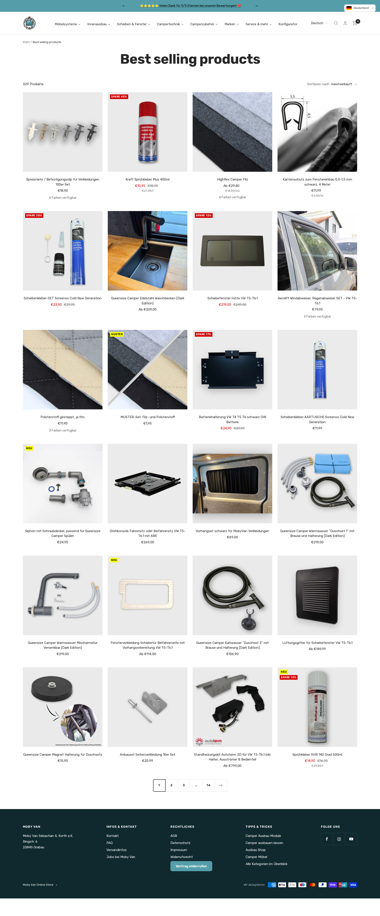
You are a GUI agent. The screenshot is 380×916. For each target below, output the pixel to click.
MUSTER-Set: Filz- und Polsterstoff (148, 417)
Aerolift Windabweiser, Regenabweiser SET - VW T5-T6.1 (317, 300)
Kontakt (112, 836)
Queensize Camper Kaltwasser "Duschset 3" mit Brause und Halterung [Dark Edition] (232, 645)
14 (208, 785)
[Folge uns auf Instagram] (339, 839)
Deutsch (317, 23)
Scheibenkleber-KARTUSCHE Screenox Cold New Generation (317, 419)
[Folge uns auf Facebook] (327, 839)
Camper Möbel (256, 857)
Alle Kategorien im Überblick (266, 864)
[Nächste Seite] (221, 785)
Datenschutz (180, 843)
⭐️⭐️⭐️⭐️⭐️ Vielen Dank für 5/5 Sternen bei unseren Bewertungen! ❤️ (190, 6)
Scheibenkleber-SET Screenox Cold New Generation (63, 298)
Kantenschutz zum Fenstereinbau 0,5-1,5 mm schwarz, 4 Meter (317, 181)
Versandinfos (116, 850)
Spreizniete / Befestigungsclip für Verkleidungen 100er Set (62, 181)
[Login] (345, 23)
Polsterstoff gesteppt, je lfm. (62, 417)
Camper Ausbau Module (263, 836)
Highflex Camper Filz (232, 179)
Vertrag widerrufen (191, 866)
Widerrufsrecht (181, 857)
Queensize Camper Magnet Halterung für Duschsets (62, 755)
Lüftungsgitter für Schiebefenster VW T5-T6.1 (317, 643)
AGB (173, 836)
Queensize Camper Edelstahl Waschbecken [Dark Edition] (147, 300)
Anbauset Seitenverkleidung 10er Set (147, 755)
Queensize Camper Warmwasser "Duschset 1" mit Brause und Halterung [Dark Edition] (317, 533)
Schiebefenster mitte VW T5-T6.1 (232, 298)
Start (26, 42)
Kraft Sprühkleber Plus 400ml (148, 179)
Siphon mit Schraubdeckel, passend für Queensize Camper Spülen (62, 533)
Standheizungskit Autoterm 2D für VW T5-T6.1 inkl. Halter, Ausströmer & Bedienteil (232, 757)
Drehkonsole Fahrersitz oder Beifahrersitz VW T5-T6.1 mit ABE (147, 533)
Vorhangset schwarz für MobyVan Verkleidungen (232, 531)
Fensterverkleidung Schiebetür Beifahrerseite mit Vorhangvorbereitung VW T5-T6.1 (148, 645)
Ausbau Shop (256, 850)
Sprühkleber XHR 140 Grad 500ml (317, 755)
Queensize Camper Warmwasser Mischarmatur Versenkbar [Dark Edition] (62, 645)
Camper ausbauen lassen (264, 843)
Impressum (178, 850)
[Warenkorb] (355, 23)
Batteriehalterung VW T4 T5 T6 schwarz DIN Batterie (232, 419)
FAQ (109, 843)
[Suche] (336, 23)
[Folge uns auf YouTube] (351, 839)
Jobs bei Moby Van (120, 857)
